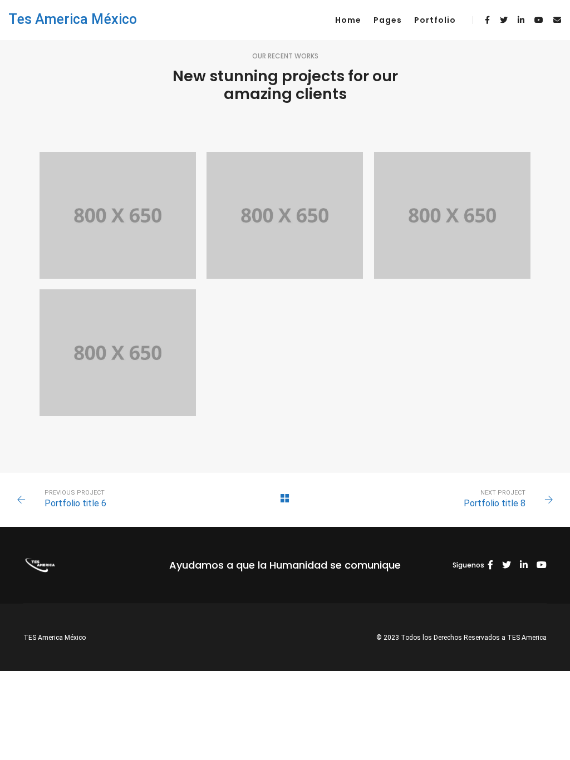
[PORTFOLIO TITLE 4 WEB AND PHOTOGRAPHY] (118, 352)
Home (348, 20)
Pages (388, 20)
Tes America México (72, 19)
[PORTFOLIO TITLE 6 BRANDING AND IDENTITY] (285, 215)
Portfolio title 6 (75, 503)
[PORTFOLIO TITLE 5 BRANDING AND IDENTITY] (452, 215)
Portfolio (435, 20)
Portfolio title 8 (494, 503)
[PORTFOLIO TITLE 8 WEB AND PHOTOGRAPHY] (118, 215)
